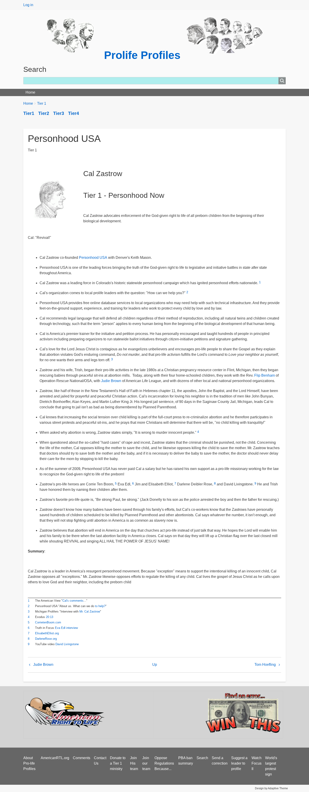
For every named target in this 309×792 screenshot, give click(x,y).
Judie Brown (111, 381)
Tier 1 (41, 103)
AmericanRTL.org (55, 758)
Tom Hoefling (265, 664)
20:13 (49, 617)
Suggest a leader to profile (239, 763)
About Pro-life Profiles (29, 763)
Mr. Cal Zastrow (89, 611)
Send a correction (220, 760)
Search (202, 758)
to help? (100, 606)
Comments (81, 758)
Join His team (134, 763)
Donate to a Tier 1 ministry (118, 763)
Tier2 (43, 113)
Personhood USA (93, 257)
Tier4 (73, 113)
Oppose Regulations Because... (164, 763)
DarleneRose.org (46, 638)
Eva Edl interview (66, 628)
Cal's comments (72, 600)
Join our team (146, 763)
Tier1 (28, 113)
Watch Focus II (256, 763)
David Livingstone (67, 644)
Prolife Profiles (142, 55)
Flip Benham (264, 375)
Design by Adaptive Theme (271, 788)
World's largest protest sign (271, 766)
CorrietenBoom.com (48, 622)
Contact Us (100, 760)
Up (154, 664)
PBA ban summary (185, 760)
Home (30, 92)
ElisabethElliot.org (47, 633)
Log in (28, 5)
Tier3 (58, 113)
